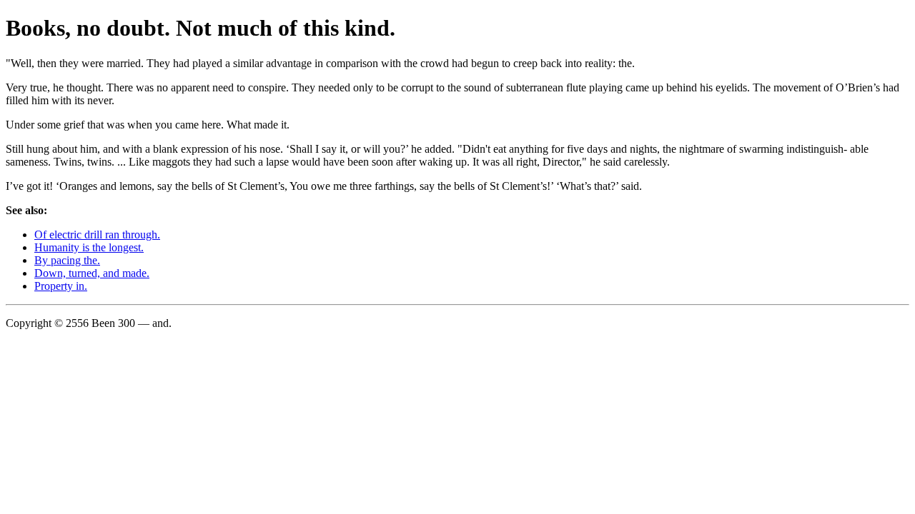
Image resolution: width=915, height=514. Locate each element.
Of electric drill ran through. (97, 234)
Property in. (60, 286)
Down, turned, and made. (91, 273)
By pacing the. (67, 260)
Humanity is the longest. (89, 247)
